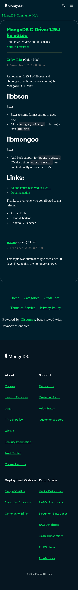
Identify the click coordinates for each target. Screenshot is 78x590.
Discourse (28, 319)
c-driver (11, 46)
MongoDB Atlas (15, 491)
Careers (10, 386)
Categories (31, 298)
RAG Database (49, 525)
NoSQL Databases (51, 502)
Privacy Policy (50, 308)
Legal (8, 408)
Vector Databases (51, 491)
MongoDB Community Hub (20, 15)
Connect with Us (15, 464)
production (23, 46)
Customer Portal (49, 397)
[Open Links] (71, 5)
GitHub (9, 431)
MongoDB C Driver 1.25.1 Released (33, 32)
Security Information (18, 442)
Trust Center (13, 453)
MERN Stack (47, 547)
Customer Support (51, 419)
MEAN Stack (47, 558)
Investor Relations (16, 397)
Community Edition (17, 513)
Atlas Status (47, 408)
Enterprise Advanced (18, 502)
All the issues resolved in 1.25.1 (31, 188)
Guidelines (51, 298)
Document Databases (53, 513)
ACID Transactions (51, 536)
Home (14, 298)
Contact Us (46, 386)
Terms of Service (22, 308)
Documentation (20, 192)
